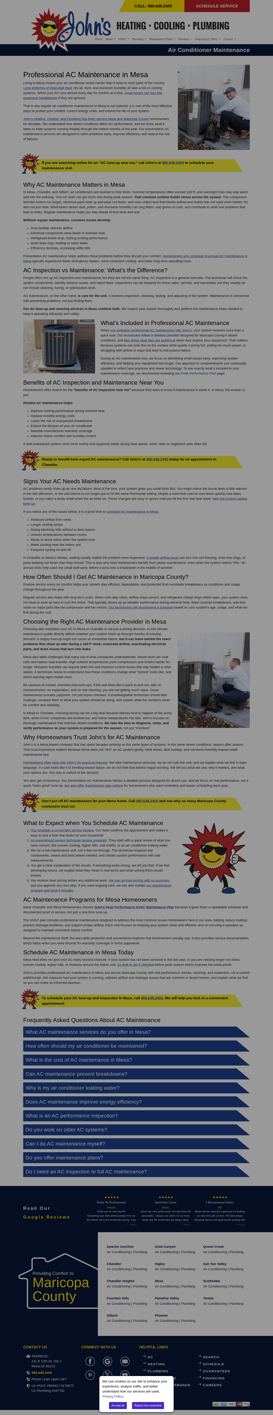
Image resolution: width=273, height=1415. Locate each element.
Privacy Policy (112, 1396)
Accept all (117, 1405)
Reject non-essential (148, 1405)
